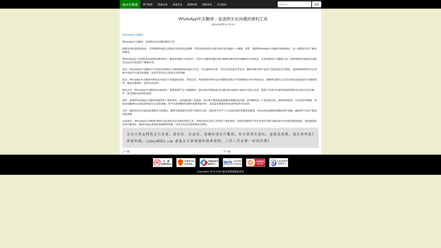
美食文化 (177, 4)
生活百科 (222, 4)
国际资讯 (207, 4)
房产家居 (148, 4)
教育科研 (192, 4)
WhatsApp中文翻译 (132, 34)
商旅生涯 (162, 4)
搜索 (316, 4)
